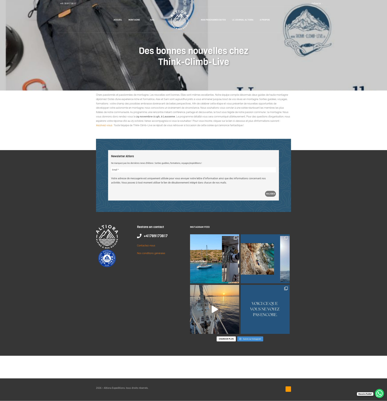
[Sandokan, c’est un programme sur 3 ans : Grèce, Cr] (265, 258)
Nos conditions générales (151, 253)
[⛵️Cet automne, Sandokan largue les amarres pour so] (214, 258)
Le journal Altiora (242, 19)
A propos (265, 19)
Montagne (134, 19)
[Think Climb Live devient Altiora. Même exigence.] (214, 309)
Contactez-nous (146, 245)
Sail (152, 19)
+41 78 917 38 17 (68, 3)
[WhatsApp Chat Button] (379, 393)
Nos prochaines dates (213, 19)
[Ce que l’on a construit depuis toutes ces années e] (265, 309)
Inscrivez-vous (104, 125)
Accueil (118, 19)
